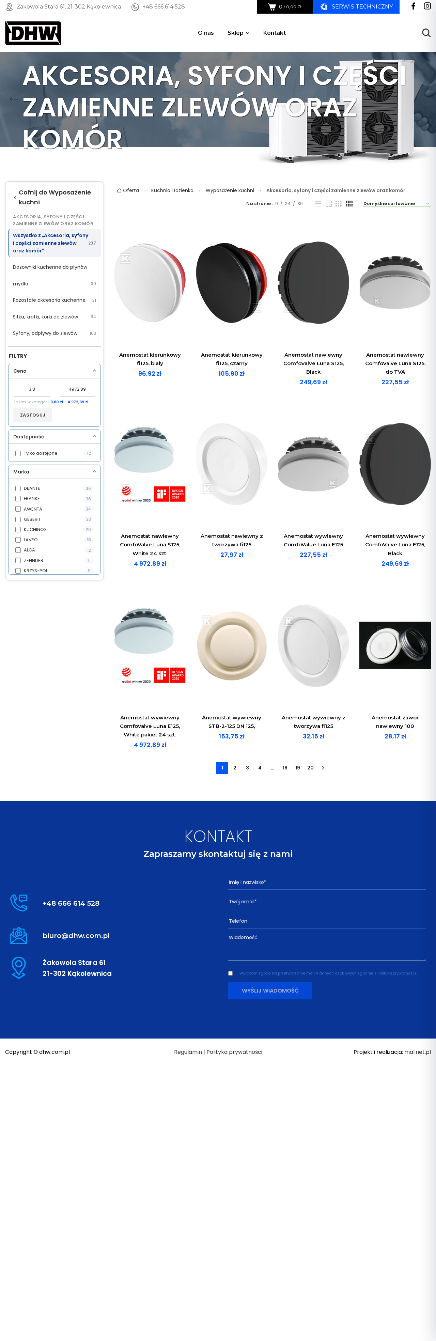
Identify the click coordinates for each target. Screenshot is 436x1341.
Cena (20, 371)
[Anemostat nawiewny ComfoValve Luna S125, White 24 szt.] (150, 464)
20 (310, 767)
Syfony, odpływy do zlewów (54, 333)
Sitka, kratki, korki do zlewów (54, 316)
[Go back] (13, 99)
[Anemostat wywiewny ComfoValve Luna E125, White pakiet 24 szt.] (150, 645)
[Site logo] (33, 32)
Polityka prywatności (234, 1052)
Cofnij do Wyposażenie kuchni (55, 197)
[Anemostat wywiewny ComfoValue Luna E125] (313, 464)
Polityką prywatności (396, 973)
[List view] (318, 204)
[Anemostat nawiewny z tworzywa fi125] (231, 464)
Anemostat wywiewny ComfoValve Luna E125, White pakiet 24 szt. (150, 726)
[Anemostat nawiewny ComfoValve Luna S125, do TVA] (395, 282)
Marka (21, 471)
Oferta (130, 190)
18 (285, 767)
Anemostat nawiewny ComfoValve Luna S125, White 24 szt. (150, 544)
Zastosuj (32, 415)
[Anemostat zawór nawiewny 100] (395, 645)
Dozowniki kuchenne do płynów (50, 267)
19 (297, 767)
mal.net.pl (417, 1052)
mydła (54, 283)
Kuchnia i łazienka (172, 190)
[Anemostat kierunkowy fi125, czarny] (231, 282)
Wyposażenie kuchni (230, 190)
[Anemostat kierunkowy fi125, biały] (150, 282)
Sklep (236, 33)
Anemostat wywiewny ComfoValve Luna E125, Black (395, 544)
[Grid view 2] (329, 204)
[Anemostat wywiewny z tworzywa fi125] (313, 645)
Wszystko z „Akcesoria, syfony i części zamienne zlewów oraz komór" (54, 243)
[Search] (426, 33)
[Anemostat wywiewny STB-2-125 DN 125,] (231, 645)
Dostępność (28, 436)
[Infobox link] (158, 7)
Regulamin (188, 1052)
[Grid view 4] (349, 204)
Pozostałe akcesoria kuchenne (54, 300)
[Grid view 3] (339, 204)
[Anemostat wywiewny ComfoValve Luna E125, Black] (395, 464)
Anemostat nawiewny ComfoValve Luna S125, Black (313, 363)
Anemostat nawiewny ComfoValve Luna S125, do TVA (395, 363)
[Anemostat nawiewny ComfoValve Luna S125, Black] (313, 282)
